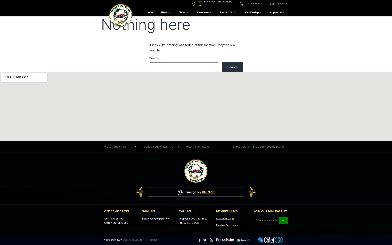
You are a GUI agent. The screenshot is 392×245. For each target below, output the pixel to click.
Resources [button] (203, 12)
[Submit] (283, 220)
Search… (155, 58)
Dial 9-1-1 (208, 192)
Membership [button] (251, 12)
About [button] (182, 12)
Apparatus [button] (276, 12)
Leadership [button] (226, 12)
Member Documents (227, 225)
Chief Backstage (225, 218)
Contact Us (282, 3)
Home (150, 12)
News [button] (164, 12)
